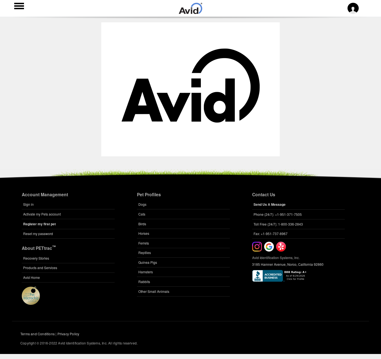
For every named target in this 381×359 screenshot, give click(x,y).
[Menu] (19, 7)
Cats (141, 214)
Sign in (28, 204)
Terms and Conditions (37, 333)
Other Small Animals (153, 291)
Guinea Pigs (147, 262)
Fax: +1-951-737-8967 (271, 233)
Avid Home (31, 277)
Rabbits (144, 281)
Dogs (142, 204)
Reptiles (144, 252)
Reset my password (38, 233)
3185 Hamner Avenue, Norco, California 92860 (288, 264)
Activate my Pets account (42, 214)
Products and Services (40, 267)
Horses (143, 233)
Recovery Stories (36, 258)
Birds (142, 223)
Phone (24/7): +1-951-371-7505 (278, 214)
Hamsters (145, 271)
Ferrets (143, 243)
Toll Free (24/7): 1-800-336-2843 (278, 224)
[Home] (190, 12)
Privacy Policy (68, 333)
